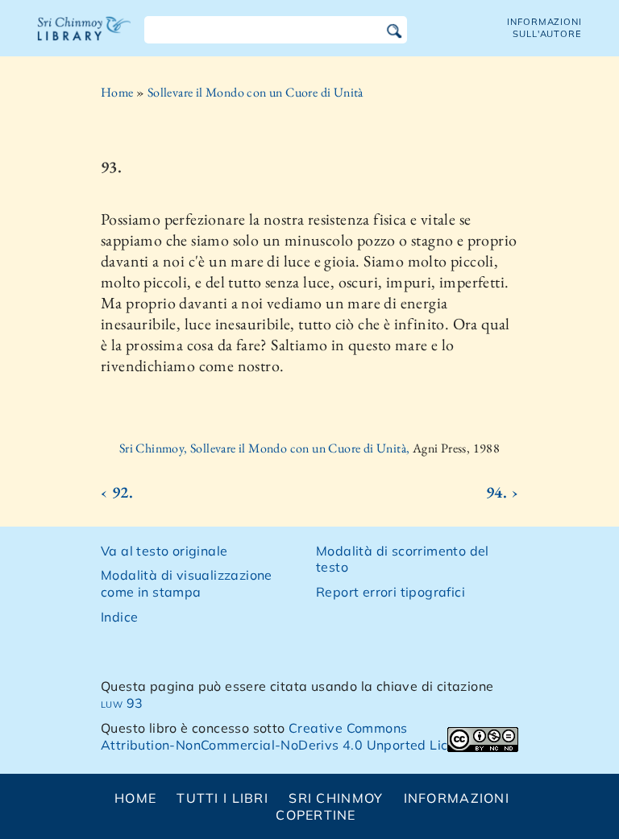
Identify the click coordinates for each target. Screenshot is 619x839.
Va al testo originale (164, 551)
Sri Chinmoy (336, 798)
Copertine (316, 815)
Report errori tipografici (390, 592)
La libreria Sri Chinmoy (84, 38)
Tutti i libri (222, 798)
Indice (119, 617)
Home (117, 92)
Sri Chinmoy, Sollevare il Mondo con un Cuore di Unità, (266, 448)
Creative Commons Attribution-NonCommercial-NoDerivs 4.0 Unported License (289, 736)
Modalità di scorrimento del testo (402, 559)
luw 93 (122, 703)
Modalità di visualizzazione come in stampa (186, 583)
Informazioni (456, 798)
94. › (502, 491)
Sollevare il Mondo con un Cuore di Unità (255, 92)
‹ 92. (117, 491)
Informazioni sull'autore (544, 27)
